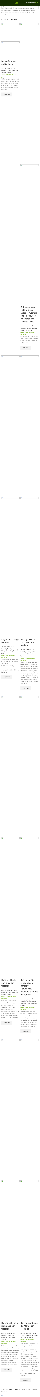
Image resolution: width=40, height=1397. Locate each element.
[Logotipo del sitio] (17, 2)
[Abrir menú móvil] (2, 3)
